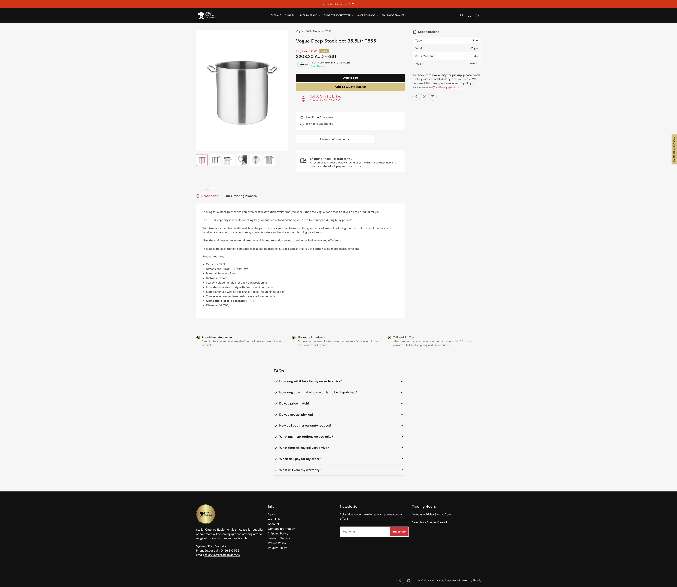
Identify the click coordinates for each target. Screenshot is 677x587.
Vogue (299, 31)
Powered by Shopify (470, 580)
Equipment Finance (393, 15)
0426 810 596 (230, 550)
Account (273, 524)
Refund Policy (277, 543)
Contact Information (281, 529)
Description (210, 196)
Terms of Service (279, 538)
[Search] (462, 15)
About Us (274, 519)
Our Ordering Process (241, 196)
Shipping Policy (278, 533)
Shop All (290, 15)
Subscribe (399, 531)
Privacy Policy (277, 548)
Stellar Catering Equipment (442, 580)
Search (272, 514)
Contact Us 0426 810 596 (325, 100)
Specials (276, 15)
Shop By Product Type (337, 15)
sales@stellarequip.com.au (443, 87)
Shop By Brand (308, 15)
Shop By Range (366, 15)
